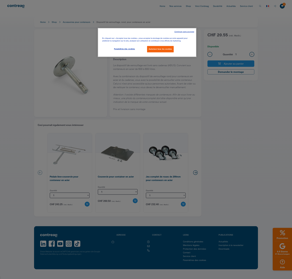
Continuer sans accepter (184, 32)
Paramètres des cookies (124, 49)
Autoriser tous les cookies (160, 49)
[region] (147, 42)
